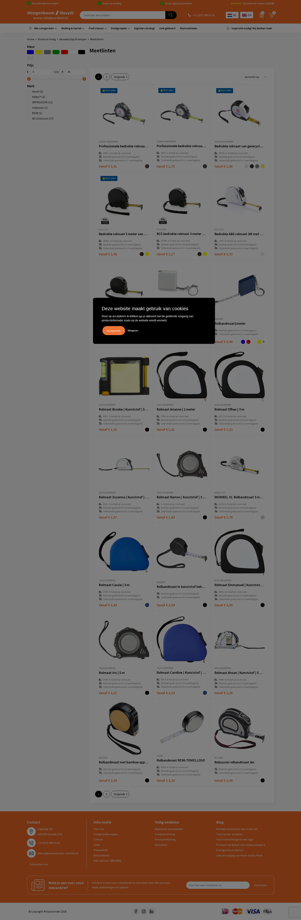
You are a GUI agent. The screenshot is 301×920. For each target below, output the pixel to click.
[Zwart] (81, 52)
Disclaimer (161, 844)
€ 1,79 (223, 517)
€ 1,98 (223, 166)
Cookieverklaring (165, 834)
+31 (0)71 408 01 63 (204, 15)
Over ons (99, 829)
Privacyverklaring (165, 839)
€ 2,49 (223, 780)
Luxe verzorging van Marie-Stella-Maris (239, 855)
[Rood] (64, 52)
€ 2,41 (108, 166)
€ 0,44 (223, 341)
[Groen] (56, 52)
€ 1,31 (166, 429)
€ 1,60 (166, 517)
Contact (98, 839)
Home (30, 39)
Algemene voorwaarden (169, 829)
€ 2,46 (108, 254)
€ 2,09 (166, 605)
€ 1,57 (108, 517)
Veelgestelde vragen (106, 834)
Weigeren (133, 330)
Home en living (47, 39)
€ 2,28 (223, 693)
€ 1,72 (166, 166)
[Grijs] (47, 52)
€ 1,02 (108, 429)
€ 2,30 (166, 780)
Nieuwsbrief (101, 850)
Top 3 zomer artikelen (229, 834)
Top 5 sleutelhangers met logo (234, 839)
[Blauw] (30, 52)
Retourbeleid (101, 855)
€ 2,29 (108, 780)
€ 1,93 (108, 605)
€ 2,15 (108, 693)
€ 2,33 (223, 254)
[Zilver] (30, 58)
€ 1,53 (223, 429)
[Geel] (39, 52)
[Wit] (73, 52)
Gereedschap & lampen (73, 39)
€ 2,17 (166, 254)
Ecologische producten (230, 850)
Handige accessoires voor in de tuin (237, 829)
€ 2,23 (166, 693)
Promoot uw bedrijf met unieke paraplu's (240, 844)
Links (97, 844)
